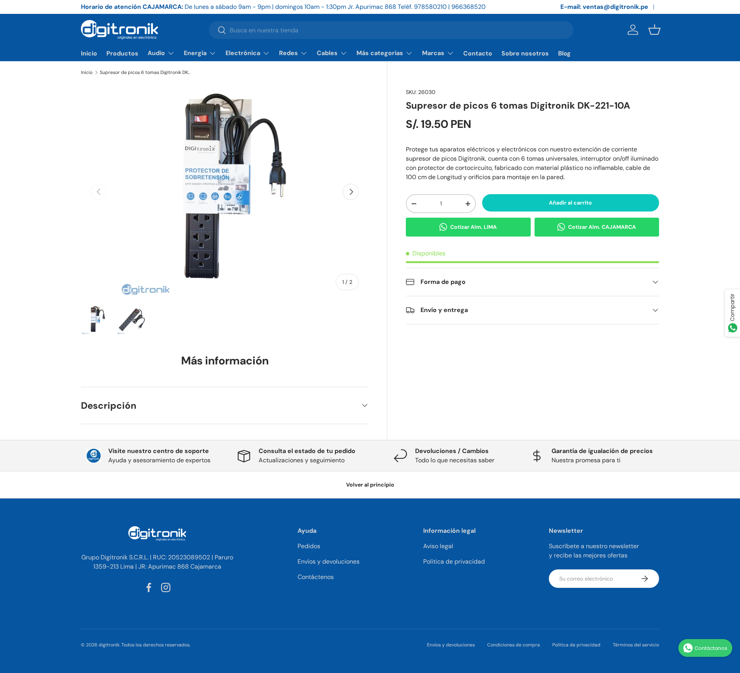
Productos (122, 53)
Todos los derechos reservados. (155, 645)
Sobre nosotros (525, 53)
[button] (654, 29)
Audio (156, 53)
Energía (195, 53)
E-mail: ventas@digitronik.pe (604, 7)
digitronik (109, 645)
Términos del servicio (636, 645)
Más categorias (380, 53)
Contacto (477, 53)
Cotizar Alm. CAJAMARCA (602, 226)
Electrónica (242, 53)
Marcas (433, 53)
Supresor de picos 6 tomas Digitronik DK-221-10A (146, 72)
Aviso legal (438, 546)
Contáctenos (316, 577)
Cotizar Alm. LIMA (473, 226)
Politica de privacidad (454, 561)
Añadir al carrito (570, 202)
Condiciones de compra (513, 645)
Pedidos (309, 546)
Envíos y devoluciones (329, 561)
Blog (564, 53)
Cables (327, 53)
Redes (288, 53)
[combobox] (391, 30)
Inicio (89, 53)
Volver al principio (370, 484)
